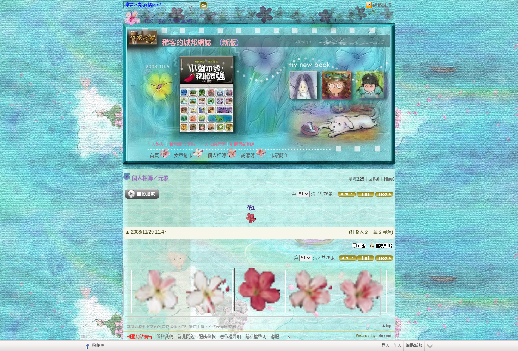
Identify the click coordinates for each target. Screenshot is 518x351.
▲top (386, 325)
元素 (163, 178)
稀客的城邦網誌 (186, 43)
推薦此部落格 (182, 144)
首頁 (154, 155)
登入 (385, 345)
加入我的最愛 (213, 144)
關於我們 (164, 336)
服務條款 (207, 336)
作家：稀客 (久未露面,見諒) (170, 21)
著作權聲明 (230, 336)
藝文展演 (382, 232)
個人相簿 (217, 155)
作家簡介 (279, 155)
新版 (229, 43)
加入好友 (155, 144)
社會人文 (359, 232)
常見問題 (186, 336)
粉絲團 (98, 345)
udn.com (384, 335)
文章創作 (183, 155)
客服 (275, 336)
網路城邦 (382, 5)
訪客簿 (248, 155)
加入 (397, 345)
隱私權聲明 (255, 336)
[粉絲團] (86, 345)
